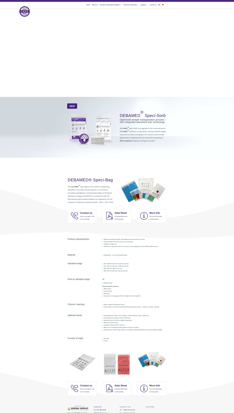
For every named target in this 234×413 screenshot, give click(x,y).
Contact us (153, 4)
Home (88, 4)
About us (95, 4)
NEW (72, 106)
